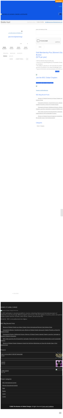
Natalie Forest (21, 66)
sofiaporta (13, 139)
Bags (3, 388)
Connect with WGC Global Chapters (44, 83)
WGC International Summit (9, 382)
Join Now (57, 71)
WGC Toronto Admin (16, 270)
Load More (16, 293)
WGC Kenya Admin (15, 226)
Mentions (12, 53)
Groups (26, 46)
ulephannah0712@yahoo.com (18, 113)
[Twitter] (2, 3)
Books (4, 391)
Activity (4, 48)
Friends (19, 46)
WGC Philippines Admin (16, 183)
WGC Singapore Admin (16, 161)
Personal (5, 53)
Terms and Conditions (48, 406)
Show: (11, 59)
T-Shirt (4, 396)
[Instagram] (10, 3)
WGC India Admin (15, 248)
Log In (60, 6)
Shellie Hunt (21, 78)
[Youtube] (7, 3)
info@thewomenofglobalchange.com (53, 22)
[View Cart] (56, 13)
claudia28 (12, 66)
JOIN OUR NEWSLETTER (41, 29)
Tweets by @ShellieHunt (42, 90)
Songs (4, 394)
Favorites (19, 53)
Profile (11, 48)
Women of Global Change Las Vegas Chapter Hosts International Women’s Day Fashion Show (27, 327)
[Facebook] (5, 3)
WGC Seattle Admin (15, 205)
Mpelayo (12, 91)
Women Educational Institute (10, 385)
